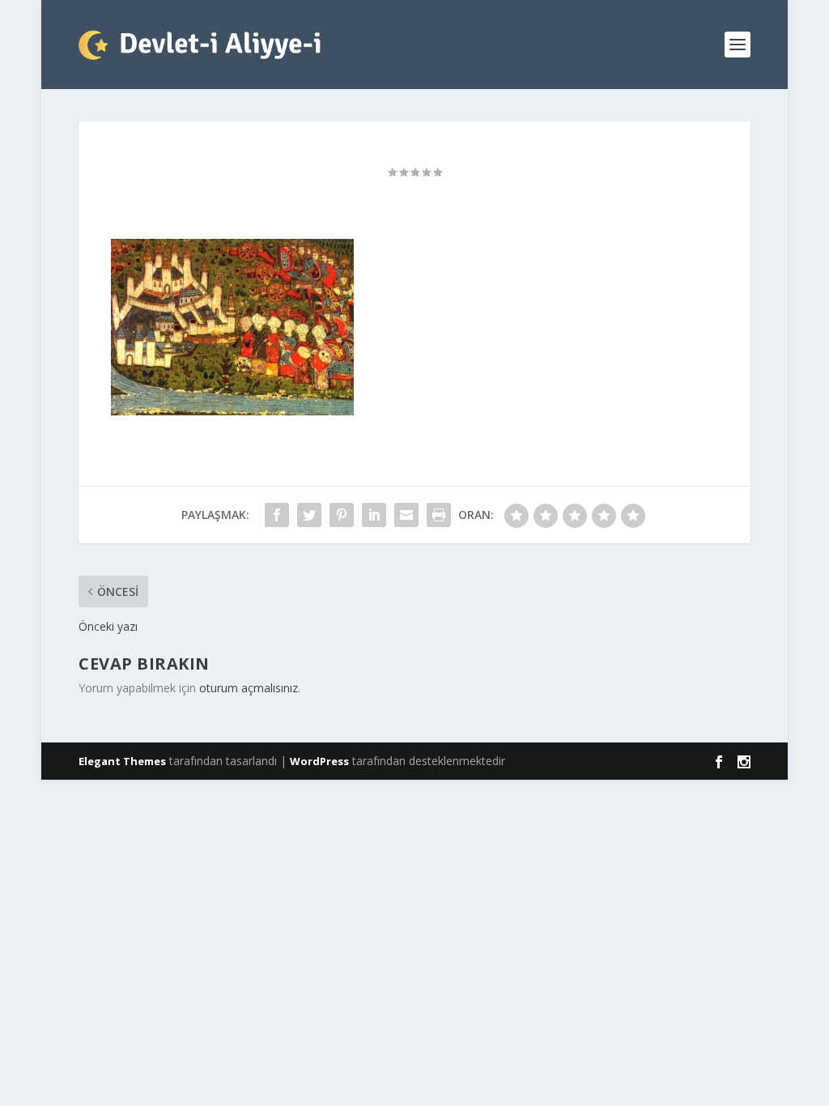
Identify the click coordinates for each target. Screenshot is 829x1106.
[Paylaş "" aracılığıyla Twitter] (309, 515)
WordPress (319, 761)
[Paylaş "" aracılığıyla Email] (406, 515)
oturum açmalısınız (248, 688)
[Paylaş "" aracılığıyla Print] (439, 515)
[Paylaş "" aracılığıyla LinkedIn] (374, 515)
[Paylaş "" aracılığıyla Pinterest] (341, 515)
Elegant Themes (122, 761)
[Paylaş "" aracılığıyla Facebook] (277, 515)
